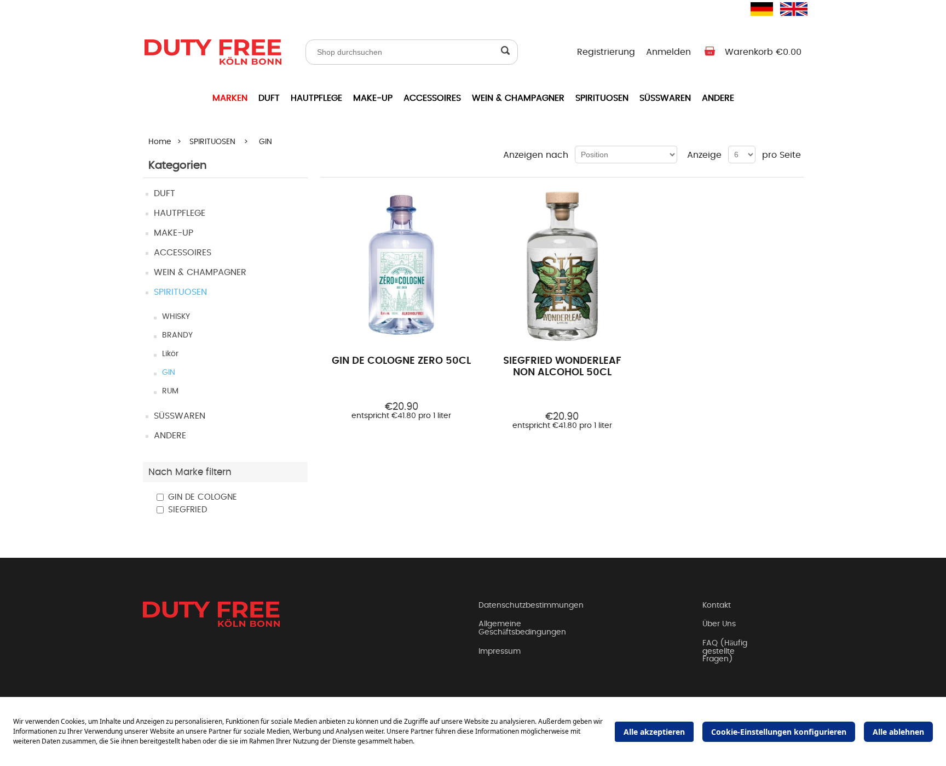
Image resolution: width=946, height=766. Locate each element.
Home (159, 142)
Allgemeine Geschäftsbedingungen (522, 628)
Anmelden (668, 52)
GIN (168, 372)
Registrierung (606, 52)
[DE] (757, 9)
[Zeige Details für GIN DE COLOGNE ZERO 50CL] (402, 266)
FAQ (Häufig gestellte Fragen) (724, 651)
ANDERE (718, 98)
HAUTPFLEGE (316, 98)
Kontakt (716, 605)
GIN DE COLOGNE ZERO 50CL (401, 361)
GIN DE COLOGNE (202, 497)
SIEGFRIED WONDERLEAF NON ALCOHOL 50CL (562, 367)
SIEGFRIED (187, 510)
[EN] (786, 9)
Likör (170, 354)
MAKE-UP (373, 98)
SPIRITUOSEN (601, 98)
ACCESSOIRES (432, 98)
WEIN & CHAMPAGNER (518, 98)
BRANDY (177, 335)
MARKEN (229, 98)
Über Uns (719, 624)
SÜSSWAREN (665, 98)
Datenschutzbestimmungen (531, 605)
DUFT (269, 98)
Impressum (499, 651)
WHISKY (176, 317)
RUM (170, 391)
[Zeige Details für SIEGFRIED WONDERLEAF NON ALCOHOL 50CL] (562, 266)
